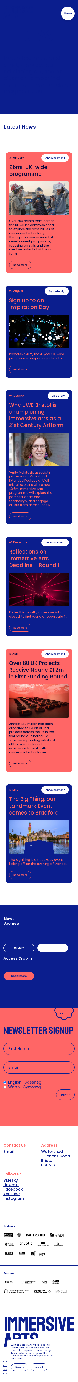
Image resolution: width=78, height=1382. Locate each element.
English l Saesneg (24, 1082)
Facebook (13, 1189)
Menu (68, 13)
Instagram (13, 1198)
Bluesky (10, 1180)
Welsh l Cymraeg (24, 1087)
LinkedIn (11, 1185)
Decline (19, 1367)
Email (8, 1151)
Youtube (11, 1193)
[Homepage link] (18, 13)
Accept (39, 1367)
